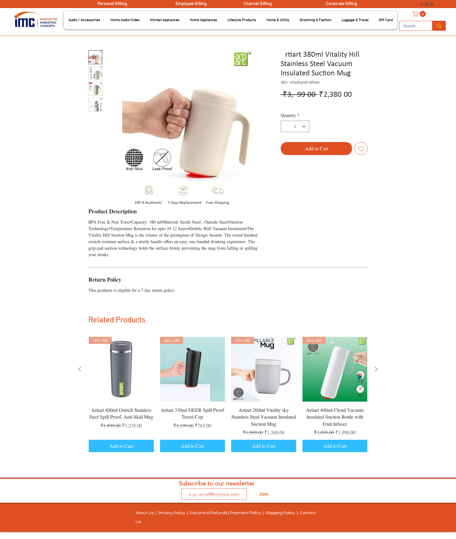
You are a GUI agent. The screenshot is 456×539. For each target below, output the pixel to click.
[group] (228, 394)
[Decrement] (285, 126)
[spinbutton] (295, 126)
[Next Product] (376, 369)
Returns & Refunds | (210, 513)
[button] (84, 20)
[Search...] (438, 25)
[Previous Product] (79, 369)
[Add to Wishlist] (361, 148)
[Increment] (304, 126)
